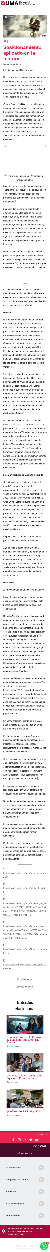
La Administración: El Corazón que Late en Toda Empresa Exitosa (24, 1040)
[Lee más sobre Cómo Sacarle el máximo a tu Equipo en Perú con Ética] (25, 1062)
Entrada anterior (25, 979)
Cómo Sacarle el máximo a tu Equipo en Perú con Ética (24, 1077)
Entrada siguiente (25, 987)
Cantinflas (29, 498)
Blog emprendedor (12, 64)
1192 (19, 690)
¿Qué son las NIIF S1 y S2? (23, 1111)
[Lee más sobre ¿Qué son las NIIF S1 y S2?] (25, 1098)
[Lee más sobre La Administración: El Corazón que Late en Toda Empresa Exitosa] (25, 1024)
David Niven (16, 498)
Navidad (10, 690)
